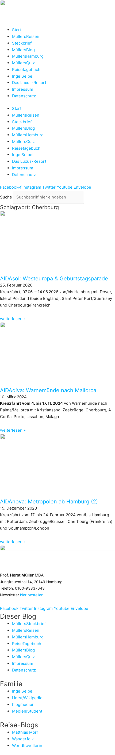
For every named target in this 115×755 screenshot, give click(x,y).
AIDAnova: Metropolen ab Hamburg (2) (49, 501)
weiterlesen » (13, 318)
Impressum (22, 89)
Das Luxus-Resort (29, 82)
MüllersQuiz (23, 62)
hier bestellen (31, 595)
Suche (6, 197)
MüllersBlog (23, 49)
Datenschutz (24, 95)
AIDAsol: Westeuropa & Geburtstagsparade (54, 278)
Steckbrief (22, 43)
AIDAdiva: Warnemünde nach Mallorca (48, 390)
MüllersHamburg (28, 56)
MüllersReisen (25, 36)
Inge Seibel (22, 76)
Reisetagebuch (26, 69)
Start (16, 29)
